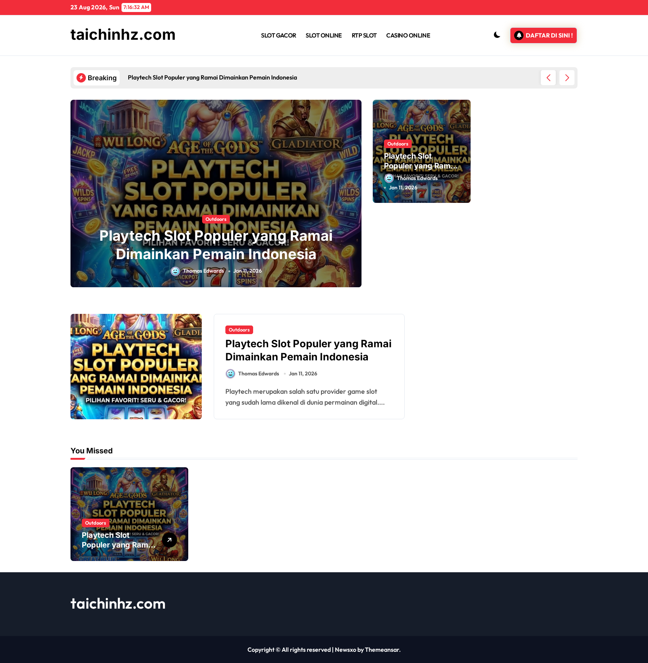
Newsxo (345, 649)
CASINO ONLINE (408, 35)
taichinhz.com (123, 34)
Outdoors (216, 219)
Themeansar (382, 649)
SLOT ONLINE (324, 35)
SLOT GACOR (278, 35)
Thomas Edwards (203, 270)
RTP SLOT (364, 35)
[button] (567, 77)
